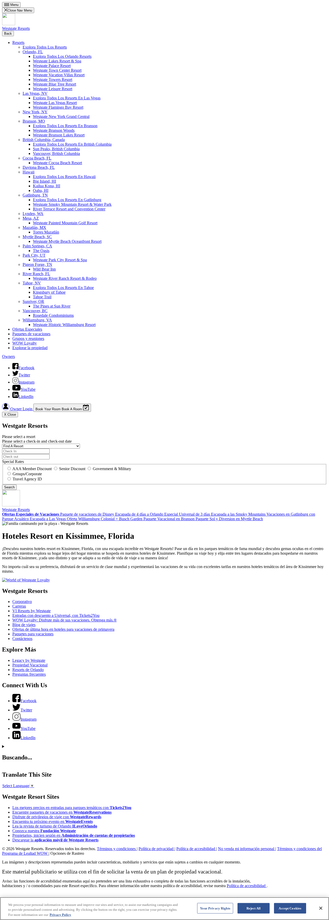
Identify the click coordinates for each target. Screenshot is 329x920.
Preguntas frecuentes (29, 674)
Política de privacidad (157, 849)
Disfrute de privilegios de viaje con (56, 817)
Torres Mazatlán (46, 232)
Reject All (253, 908)
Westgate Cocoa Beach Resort (57, 163)
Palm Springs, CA (37, 246)
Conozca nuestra (44, 831)
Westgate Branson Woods (54, 130)
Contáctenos (22, 638)
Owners (8, 356)
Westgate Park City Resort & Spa (60, 260)
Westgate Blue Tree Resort (54, 84)
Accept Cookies (290, 908)
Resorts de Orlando (28, 669)
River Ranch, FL (36, 274)
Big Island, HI (44, 181)
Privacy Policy (60, 915)
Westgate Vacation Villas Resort (59, 75)
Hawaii (28, 172)
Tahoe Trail (42, 297)
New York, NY (35, 112)
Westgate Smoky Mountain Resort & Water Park (72, 204)
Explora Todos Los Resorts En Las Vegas (66, 98)
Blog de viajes (23, 624)
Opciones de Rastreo (67, 853)
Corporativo (22, 601)
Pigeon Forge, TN (37, 264)
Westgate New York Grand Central (61, 116)
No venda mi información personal (246, 849)
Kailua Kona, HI (46, 186)
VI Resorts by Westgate (31, 611)
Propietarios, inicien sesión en (73, 835)
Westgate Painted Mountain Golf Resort (65, 223)
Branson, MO (34, 121)
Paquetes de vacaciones (31, 334)
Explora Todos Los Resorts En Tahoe (63, 287)
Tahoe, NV (32, 283)
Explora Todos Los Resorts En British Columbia (72, 144)
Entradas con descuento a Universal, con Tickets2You (55, 615)
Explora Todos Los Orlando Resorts (62, 56)
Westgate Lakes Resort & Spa (57, 61)
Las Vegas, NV (35, 93)
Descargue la (55, 840)
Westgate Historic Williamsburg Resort (64, 324)
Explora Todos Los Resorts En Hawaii (64, 176)
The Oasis (41, 250)
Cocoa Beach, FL (37, 158)
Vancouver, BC (35, 311)
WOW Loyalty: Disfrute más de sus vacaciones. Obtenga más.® (64, 620)
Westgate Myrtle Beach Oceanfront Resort (67, 241)
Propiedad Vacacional (30, 665)
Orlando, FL (33, 52)
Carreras (19, 606)
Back (8, 33)
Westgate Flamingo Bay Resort (58, 107)
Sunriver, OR (33, 301)
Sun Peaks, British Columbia (56, 149)
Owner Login (21, 409)
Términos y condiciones (117, 849)
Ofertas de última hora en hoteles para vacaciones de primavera (63, 629)
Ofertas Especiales (27, 329)
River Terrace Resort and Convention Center (69, 209)
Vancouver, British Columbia (56, 153)
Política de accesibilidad (196, 849)
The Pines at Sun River (51, 306)
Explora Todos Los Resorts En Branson (65, 126)
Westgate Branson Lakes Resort (59, 135)
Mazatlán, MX (34, 227)
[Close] (320, 908)
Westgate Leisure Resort (52, 89)
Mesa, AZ (31, 218)
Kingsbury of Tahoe (49, 292)
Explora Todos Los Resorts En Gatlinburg (67, 200)
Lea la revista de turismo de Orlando (54, 826)
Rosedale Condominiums (53, 315)
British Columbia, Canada (44, 139)
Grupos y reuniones (28, 338)
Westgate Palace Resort (52, 65)
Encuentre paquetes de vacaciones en (62, 812)
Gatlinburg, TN (35, 195)
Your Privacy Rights (215, 908)
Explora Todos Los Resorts (45, 47)
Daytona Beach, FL (39, 167)
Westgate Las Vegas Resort (55, 102)
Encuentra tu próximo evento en (52, 821)
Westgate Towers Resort (52, 79)
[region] (164, 908)
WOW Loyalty (24, 343)
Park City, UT (34, 255)
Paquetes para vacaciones (32, 634)
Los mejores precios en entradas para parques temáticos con (71, 807)
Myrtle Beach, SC (37, 237)
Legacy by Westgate (28, 660)
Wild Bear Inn (44, 269)
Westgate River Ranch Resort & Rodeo (65, 278)
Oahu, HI (40, 190)
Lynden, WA (33, 213)
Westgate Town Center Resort (57, 70)
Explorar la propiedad (30, 348)
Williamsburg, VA (37, 320)
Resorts (18, 42)
